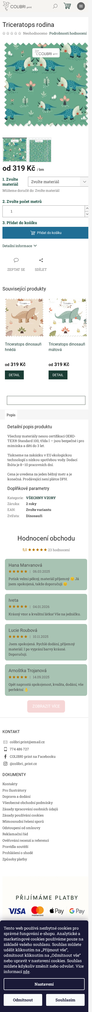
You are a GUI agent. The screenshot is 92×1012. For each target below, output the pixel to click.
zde (26, 971)
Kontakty (9, 783)
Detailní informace (17, 245)
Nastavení (44, 984)
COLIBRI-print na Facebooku (33, 756)
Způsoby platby (14, 859)
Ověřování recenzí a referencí (25, 840)
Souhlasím (65, 999)
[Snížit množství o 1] (87, 214)
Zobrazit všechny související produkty (46, 400)
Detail (14, 375)
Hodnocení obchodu (46, 538)
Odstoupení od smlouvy (21, 827)
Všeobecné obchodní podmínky (27, 802)
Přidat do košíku (49, 233)
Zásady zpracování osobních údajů (30, 809)
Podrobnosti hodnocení (68, 33)
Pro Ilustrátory (14, 790)
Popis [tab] (11, 414)
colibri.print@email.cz (27, 742)
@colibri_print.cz (23, 763)
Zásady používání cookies (23, 815)
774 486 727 (19, 749)
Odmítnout (23, 999)
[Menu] (81, 6)
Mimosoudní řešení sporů (23, 821)
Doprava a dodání (16, 796)
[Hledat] (55, 6)
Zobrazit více (46, 706)
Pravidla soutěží (15, 846)
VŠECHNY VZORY (41, 497)
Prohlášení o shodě (17, 852)
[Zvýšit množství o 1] (87, 208)
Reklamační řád (15, 834)
